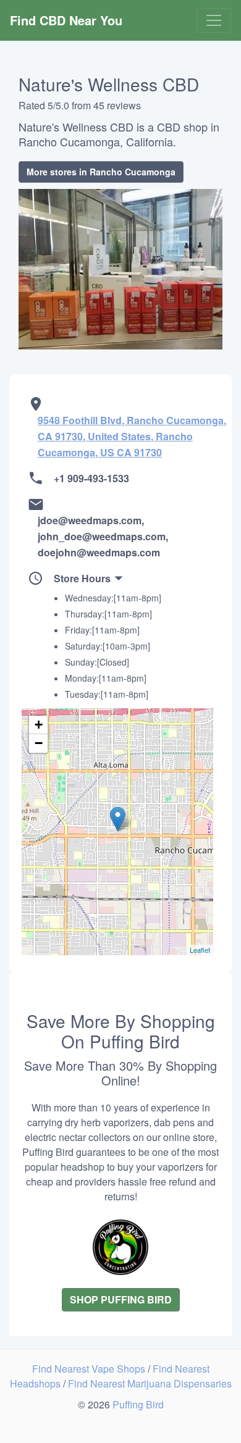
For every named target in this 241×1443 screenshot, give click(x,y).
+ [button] (39, 724)
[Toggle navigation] (214, 20)
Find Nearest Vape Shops (90, 1368)
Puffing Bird (138, 1404)
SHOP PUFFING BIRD (121, 1299)
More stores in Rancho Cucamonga (101, 171)
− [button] (39, 743)
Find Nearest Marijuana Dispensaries (150, 1383)
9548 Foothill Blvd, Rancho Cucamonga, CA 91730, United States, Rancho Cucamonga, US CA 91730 (132, 436)
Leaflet (200, 950)
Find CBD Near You (66, 20)
